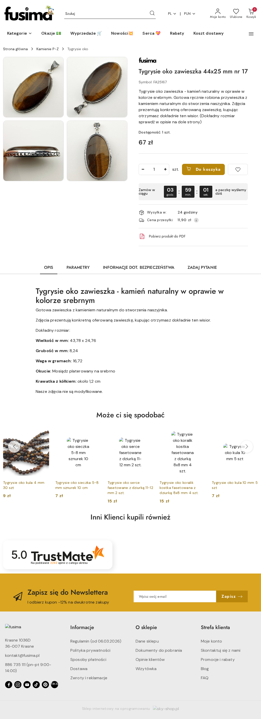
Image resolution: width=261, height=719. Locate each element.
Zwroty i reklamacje (88, 678)
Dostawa (78, 668)
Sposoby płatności (88, 659)
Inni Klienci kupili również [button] (130, 517)
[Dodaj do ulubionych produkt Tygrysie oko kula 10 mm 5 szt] (252, 436)
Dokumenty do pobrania (159, 650)
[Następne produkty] (246, 446)
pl (170, 13)
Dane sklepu (147, 641)
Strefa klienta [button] (215, 627)
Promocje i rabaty (218, 659)
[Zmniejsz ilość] (143, 169)
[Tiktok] (36, 684)
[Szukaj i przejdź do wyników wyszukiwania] (152, 14)
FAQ (204, 678)
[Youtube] (27, 684)
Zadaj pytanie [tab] (202, 267)
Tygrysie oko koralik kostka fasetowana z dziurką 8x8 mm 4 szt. (179, 487)
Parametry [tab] (78, 267)
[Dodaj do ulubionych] (238, 169)
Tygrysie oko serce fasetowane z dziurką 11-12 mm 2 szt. (130, 487)
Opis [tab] (48, 267)
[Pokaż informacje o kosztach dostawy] (196, 220)
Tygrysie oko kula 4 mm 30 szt (23, 485)
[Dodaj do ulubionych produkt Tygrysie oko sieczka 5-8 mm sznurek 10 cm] (95, 436)
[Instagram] (17, 684)
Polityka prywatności (90, 650)
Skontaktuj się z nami (220, 650)
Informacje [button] (82, 627)
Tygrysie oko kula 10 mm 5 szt (235, 485)
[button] (19, 33)
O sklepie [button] (146, 627)
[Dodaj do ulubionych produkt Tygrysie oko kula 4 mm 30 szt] (43, 436)
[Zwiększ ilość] (165, 169)
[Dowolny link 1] (54, 684)
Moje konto (211, 641)
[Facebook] (8, 684)
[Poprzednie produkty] (14, 446)
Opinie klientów (150, 659)
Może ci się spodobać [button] (130, 415)
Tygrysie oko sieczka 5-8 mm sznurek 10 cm (77, 485)
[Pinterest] (45, 684)
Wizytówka (146, 668)
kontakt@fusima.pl (22, 655)
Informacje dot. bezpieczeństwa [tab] (138, 267)
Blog (205, 668)
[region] (193, 191)
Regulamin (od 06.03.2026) (95, 641)
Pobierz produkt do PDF (167, 236)
